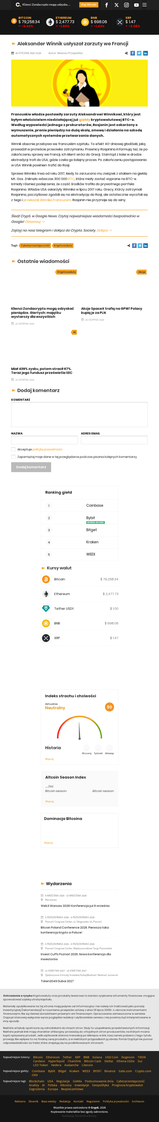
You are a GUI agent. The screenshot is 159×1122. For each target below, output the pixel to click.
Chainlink (74, 1061)
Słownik (33, 1101)
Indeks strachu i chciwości (70, 695)
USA (50, 1081)
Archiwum (138, 1101)
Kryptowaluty (63, 245)
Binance (110, 1071)
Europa (53, 1089)
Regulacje (63, 1081)
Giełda (77, 1081)
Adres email (90, 433)
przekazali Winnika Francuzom (47, 200)
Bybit (90, 518)
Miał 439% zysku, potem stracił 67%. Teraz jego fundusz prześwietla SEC (41, 370)
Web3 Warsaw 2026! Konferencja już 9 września (75, 906)
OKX (35, 1075)
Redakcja (64, 1101)
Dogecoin (128, 1057)
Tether (67, 1057)
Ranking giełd (58, 492)
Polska (52, 1085)
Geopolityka (100, 1085)
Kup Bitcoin (88, 4)
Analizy (34, 1085)
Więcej (49, 759)
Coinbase (94, 505)
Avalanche (71, 1065)
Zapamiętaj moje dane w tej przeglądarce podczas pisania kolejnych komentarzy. (77, 457)
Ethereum (63, 18)
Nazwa (17, 433)
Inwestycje (82, 1085)
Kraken (92, 542)
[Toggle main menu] (145, 5)
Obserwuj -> (34, 221)
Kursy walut (59, 568)
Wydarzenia (59, 884)
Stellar (108, 1061)
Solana (97, 1057)
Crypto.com (143, 1071)
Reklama (20, 1101)
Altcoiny (65, 1085)
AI (74, 332)
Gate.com (125, 1071)
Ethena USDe (126, 1061)
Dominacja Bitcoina (63, 818)
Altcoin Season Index (65, 777)
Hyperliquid (56, 1061)
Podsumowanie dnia (99, 1081)
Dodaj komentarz (31, 467)
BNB (94, 18)
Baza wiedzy (48, 1101)
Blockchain (36, 1081)
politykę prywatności (47, 449)
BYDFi (97, 1071)
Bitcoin (24, 18)
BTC (71, 178)
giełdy (84, 119)
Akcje (142, 272)
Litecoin (87, 1065)
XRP (128, 18)
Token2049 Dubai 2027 (57, 981)
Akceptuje (39, 449)
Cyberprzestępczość (35, 245)
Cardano (39, 1061)
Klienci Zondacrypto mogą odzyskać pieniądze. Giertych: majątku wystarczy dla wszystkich (47, 4)
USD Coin (111, 1057)
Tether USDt (64, 608)
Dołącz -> (104, 230)
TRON (142, 1057)
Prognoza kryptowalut (127, 1085)
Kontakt (78, 1101)
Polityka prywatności (116, 1101)
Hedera (56, 1065)
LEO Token (40, 1065)
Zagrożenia (37, 1089)
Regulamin (93, 1101)
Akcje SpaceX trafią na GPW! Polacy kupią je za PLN (111, 310)
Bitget (91, 530)
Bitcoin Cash (92, 1061)
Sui (140, 1061)
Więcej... (49, 843)
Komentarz (20, 400)
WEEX (90, 554)
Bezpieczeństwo (72, 1089)
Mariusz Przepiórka (70, 53)
